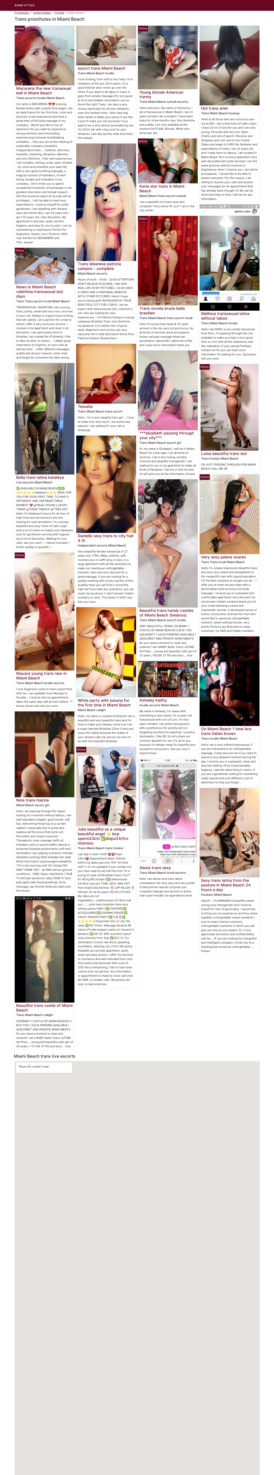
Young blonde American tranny (161, 94)
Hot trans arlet (214, 108)
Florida (59, 13)
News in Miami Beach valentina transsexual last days (39, 292)
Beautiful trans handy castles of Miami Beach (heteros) (166, 612)
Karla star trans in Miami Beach (161, 188)
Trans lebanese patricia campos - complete (99, 266)
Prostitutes (22, 13)
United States (42, 13)
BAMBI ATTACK (25, 5)
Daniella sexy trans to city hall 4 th (105, 538)
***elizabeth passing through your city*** (166, 435)
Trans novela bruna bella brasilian (162, 310)
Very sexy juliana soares (223, 557)
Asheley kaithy (153, 700)
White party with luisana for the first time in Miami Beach (104, 702)
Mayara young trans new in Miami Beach (41, 675)
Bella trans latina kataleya (40, 477)
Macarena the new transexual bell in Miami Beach (43, 90)
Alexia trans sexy (155, 867)
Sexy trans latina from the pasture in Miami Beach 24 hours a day (226, 885)
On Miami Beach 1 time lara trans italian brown (226, 731)
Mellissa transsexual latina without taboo (225, 316)
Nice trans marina (32, 800)
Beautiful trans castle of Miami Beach (44, 1007)
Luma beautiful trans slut (224, 453)
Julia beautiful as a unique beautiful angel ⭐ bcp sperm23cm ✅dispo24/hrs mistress (103, 836)
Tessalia (85, 406)
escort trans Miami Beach (101, 68)
